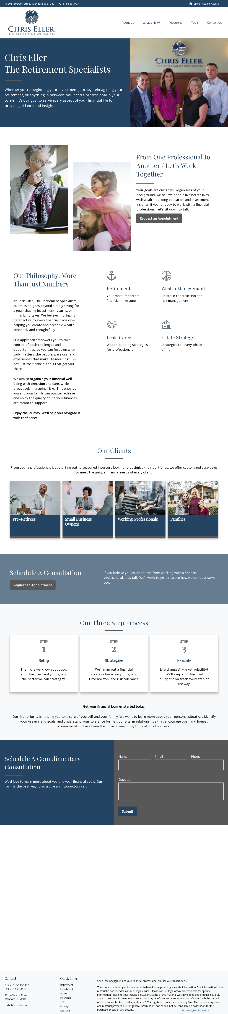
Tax (62, 1002)
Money (64, 1006)
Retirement (66, 985)
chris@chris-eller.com (17, 1005)
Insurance (65, 997)
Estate (64, 993)
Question (125, 779)
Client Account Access (206, 3)
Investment (66, 989)
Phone (196, 756)
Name (123, 756)
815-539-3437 (71, 3)
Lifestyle (65, 1010)
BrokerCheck (178, 981)
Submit (127, 811)
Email (159, 756)
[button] (128, 22)
